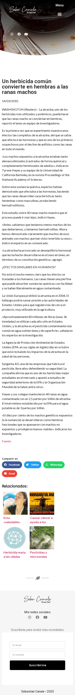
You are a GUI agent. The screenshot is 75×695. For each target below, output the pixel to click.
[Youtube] (26, 34)
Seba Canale (22, 9)
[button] (60, 14)
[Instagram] (12, 34)
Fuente (6, 441)
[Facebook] (19, 34)
